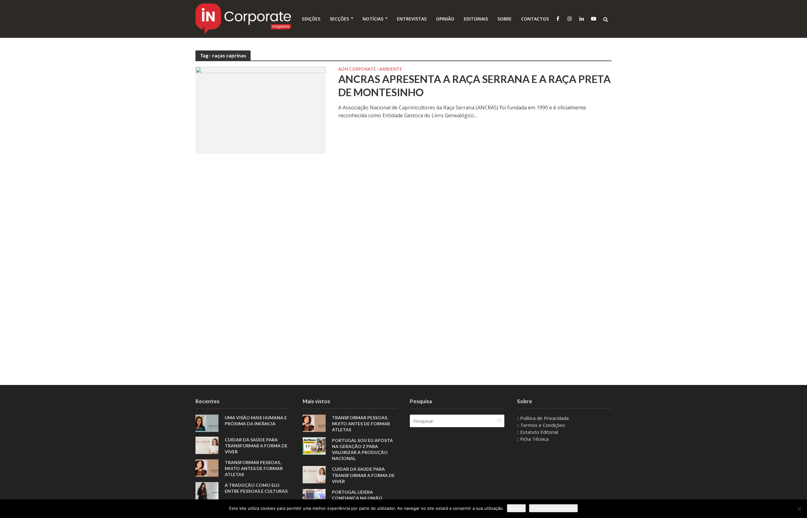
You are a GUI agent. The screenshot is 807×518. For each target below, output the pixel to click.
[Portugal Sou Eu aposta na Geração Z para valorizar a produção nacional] (314, 445)
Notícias (373, 19)
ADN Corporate (357, 69)
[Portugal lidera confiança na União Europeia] (314, 497)
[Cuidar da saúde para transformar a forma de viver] (206, 445)
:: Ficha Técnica (533, 439)
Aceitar (516, 508)
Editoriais (476, 19)
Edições (311, 19)
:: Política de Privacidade (543, 418)
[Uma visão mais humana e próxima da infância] (206, 423)
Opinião (445, 19)
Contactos (535, 19)
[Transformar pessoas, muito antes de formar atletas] (206, 467)
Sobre (504, 19)
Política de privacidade (553, 508)
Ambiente (390, 69)
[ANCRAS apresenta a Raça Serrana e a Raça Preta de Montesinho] (260, 109)
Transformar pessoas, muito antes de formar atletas (254, 468)
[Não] (799, 509)
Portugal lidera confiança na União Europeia (357, 498)
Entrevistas (412, 19)
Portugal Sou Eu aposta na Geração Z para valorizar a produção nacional (362, 449)
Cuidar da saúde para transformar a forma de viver (256, 445)
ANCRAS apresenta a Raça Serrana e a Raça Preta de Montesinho (474, 85)
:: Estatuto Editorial (537, 432)
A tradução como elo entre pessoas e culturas (256, 488)
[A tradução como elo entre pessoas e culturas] (206, 490)
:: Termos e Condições (541, 425)
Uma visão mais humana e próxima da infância (256, 420)
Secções (339, 19)
